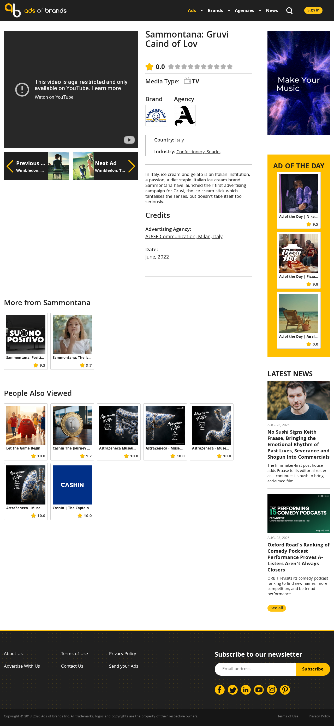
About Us (13, 654)
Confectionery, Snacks (198, 152)
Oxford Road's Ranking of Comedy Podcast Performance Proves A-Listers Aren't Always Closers (298, 558)
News (272, 11)
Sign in (313, 10)
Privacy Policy (122, 654)
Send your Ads (123, 666)
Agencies (244, 11)
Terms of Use (74, 654)
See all (277, 608)
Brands (215, 11)
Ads (192, 11)
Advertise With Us (22, 666)
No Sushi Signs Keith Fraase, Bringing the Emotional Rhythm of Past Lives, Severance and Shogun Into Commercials (298, 445)
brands (45, 10)
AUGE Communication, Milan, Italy (184, 237)
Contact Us (72, 666)
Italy (179, 140)
